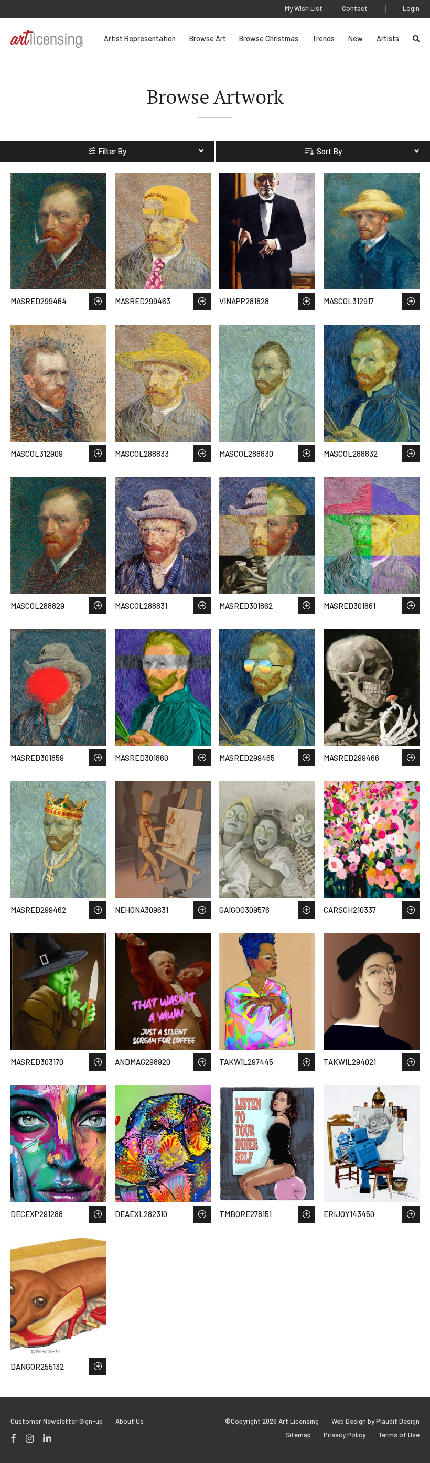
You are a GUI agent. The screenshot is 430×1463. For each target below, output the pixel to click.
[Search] (416, 38)
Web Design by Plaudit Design (375, 1421)
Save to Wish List (97, 301)
